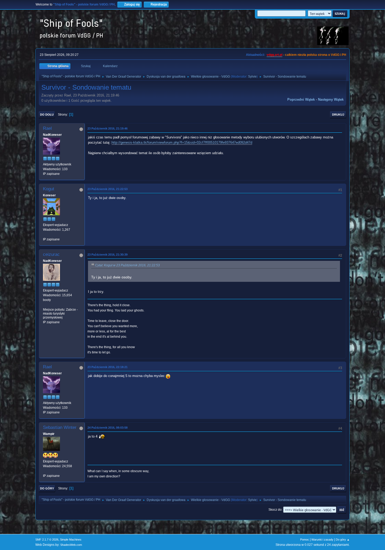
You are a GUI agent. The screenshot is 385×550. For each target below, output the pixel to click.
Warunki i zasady (322, 539)
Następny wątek (331, 99)
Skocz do (275, 509)
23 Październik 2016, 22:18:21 (107, 367)
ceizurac (51, 254)
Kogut (48, 188)
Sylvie (252, 76)
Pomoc (304, 539)
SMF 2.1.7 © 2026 (46, 539)
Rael (47, 128)
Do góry (47, 488)
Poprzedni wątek (301, 99)
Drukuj (338, 114)
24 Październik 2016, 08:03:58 (107, 427)
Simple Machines (70, 539)
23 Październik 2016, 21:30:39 (107, 254)
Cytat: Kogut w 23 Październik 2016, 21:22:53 (127, 265)
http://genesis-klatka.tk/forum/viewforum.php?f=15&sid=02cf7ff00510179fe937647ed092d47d (182, 142)
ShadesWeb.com (71, 544)
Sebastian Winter (59, 427)
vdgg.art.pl (274, 55)
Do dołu (47, 114)
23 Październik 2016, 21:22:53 (107, 189)
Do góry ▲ (343, 539)
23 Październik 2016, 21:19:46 (107, 128)
